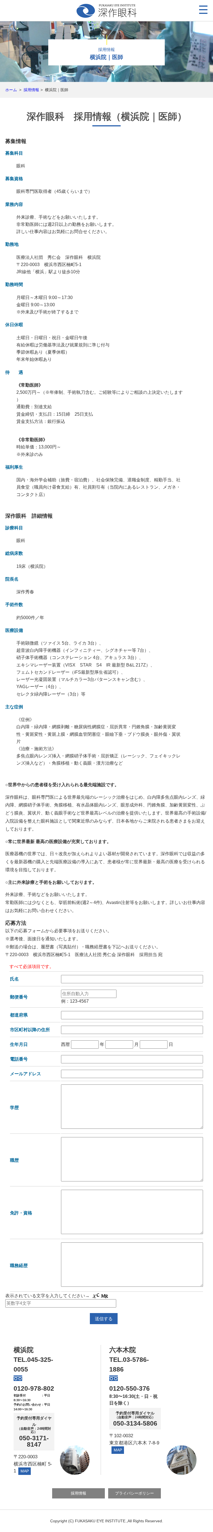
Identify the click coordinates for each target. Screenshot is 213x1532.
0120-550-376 (129, 1388)
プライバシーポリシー (134, 1493)
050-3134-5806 (135, 1423)
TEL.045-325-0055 (33, 1364)
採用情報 (31, 90)
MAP (25, 1471)
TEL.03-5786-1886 (129, 1364)
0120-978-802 (34, 1388)
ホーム (11, 90)
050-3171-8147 (34, 1441)
